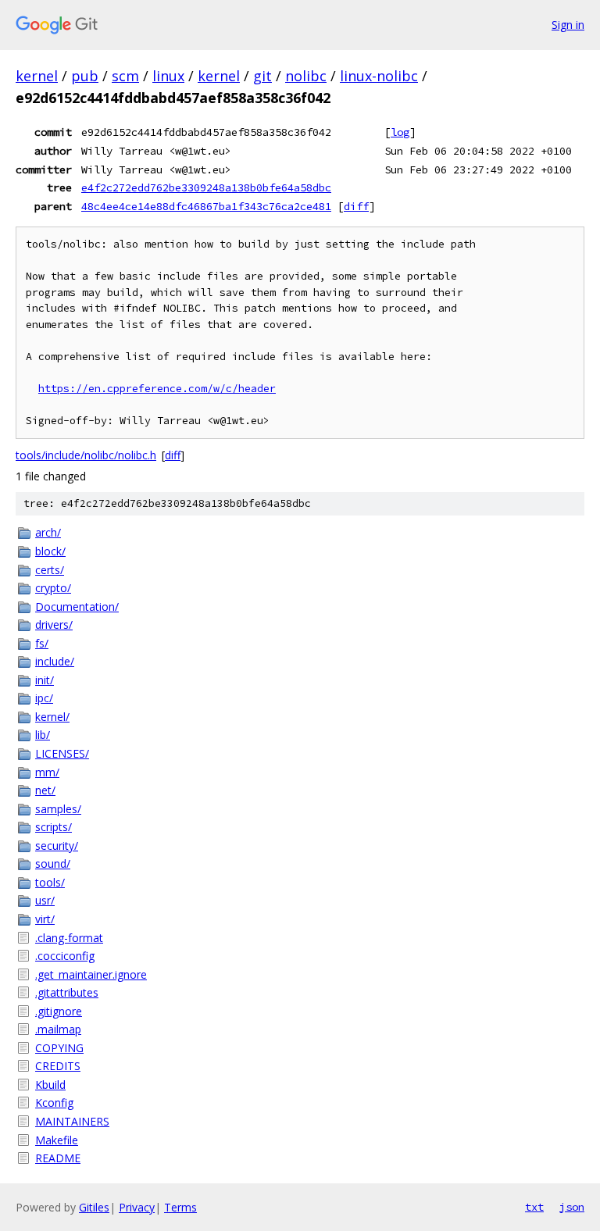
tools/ (50, 882)
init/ (44, 680)
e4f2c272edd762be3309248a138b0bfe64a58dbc (206, 187)
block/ (50, 551)
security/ (56, 845)
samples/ (58, 808)
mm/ (47, 772)
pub (84, 75)
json (571, 1207)
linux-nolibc (379, 75)
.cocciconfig (65, 955)
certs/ (49, 569)
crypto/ (53, 587)
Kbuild (50, 1084)
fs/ (41, 643)
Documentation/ (77, 606)
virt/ (45, 919)
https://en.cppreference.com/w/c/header (157, 388)
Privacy (137, 1207)
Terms (180, 1207)
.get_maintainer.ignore (91, 974)
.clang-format (69, 937)
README (57, 1158)
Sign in (568, 24)
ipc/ (44, 697)
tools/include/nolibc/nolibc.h (86, 455)
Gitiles (94, 1207)
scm (125, 75)
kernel (37, 75)
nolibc (306, 75)
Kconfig (54, 1102)
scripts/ (53, 826)
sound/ (52, 863)
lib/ (42, 734)
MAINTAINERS (72, 1121)
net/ (45, 790)
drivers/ (54, 624)
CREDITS (57, 1065)
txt (534, 1207)
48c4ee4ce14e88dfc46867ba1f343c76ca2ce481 (206, 206)
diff (356, 206)
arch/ (48, 532)
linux (168, 75)
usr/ (45, 900)
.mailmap (58, 1029)
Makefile (56, 1140)
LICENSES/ (62, 753)
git (262, 75)
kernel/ (52, 716)
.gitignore (58, 1011)
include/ (54, 661)
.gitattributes (66, 992)
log (400, 132)
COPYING (59, 1047)
